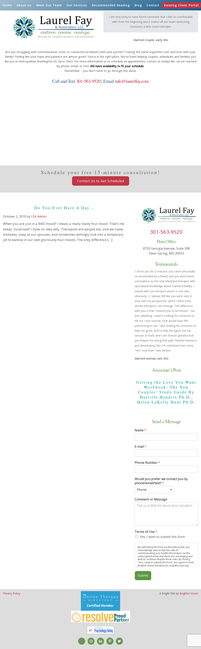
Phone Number (147, 463)
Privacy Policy (11, 593)
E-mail (140, 447)
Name (140, 430)
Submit (143, 575)
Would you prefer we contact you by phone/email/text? (161, 481)
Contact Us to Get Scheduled (100, 181)
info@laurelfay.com (132, 81)
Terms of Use (146, 532)
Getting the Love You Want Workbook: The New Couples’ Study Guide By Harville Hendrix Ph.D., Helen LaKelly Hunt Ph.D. (166, 392)
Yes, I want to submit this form (162, 537)
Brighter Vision (189, 593)
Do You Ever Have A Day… (64, 207)
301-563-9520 (88, 81)
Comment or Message (151, 499)
